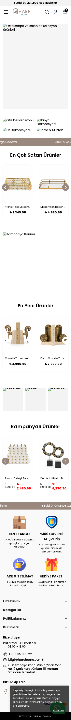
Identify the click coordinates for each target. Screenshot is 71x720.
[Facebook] (5, 691)
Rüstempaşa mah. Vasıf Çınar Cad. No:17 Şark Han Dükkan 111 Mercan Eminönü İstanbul (35, 668)
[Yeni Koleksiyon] (35, 66)
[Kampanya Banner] (35, 261)
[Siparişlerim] (55, 11)
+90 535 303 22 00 (22, 654)
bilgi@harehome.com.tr (26, 660)
